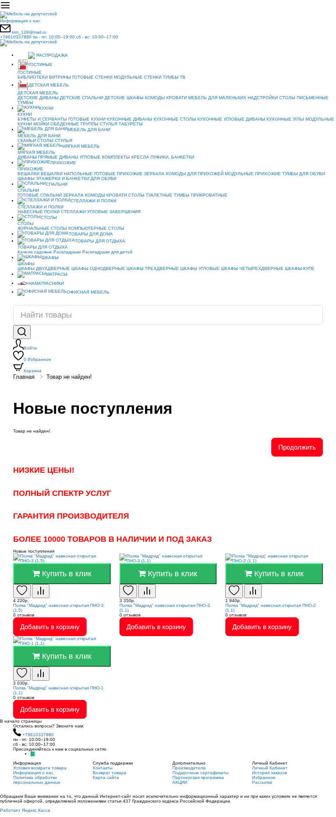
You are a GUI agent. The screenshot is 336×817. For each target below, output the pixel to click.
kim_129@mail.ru (29, 32)
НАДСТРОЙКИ (263, 97)
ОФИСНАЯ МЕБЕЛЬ (88, 292)
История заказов (269, 772)
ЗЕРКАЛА (154, 173)
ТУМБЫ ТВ (174, 77)
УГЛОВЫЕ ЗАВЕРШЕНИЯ (113, 211)
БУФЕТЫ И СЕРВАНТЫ (42, 119)
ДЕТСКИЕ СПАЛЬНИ (81, 97)
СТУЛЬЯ (108, 123)
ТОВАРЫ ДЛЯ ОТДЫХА (100, 241)
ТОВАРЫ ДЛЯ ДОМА (91, 234)
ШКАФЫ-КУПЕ (300, 268)
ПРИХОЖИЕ (63, 162)
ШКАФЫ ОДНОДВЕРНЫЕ (98, 268)
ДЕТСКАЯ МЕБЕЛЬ (48, 85)
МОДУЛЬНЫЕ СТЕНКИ (137, 77)
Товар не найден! (69, 377)
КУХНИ (46, 108)
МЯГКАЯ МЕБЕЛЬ (81, 146)
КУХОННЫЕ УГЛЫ (285, 119)
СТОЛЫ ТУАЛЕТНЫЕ (150, 195)
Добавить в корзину (50, 626)
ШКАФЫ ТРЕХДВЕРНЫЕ (152, 268)
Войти (30, 348)
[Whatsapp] (33, 753)
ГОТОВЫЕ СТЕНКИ (92, 77)
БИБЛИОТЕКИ (33, 77)
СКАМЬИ (27, 140)
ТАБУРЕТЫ (131, 123)
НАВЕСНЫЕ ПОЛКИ (39, 211)
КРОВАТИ (176, 97)
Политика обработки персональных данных (36, 780)
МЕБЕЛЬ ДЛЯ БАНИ (88, 129)
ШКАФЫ (26, 178)
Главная (24, 377)
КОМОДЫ (155, 97)
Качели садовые (35, 251)
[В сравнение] (40, 591)
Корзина (33, 370)
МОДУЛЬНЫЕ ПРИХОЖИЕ (253, 173)
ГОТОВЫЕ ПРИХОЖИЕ (118, 173)
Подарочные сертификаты (200, 772)
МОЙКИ (41, 123)
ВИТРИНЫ (60, 77)
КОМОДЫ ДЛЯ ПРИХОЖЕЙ (195, 173)
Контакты (102, 767)
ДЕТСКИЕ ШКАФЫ (124, 97)
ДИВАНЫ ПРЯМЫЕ (38, 157)
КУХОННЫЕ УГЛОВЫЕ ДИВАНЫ (231, 119)
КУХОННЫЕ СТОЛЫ (175, 119)
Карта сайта (106, 777)
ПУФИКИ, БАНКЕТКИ (172, 157)
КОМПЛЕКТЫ (116, 157)
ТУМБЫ (25, 102)
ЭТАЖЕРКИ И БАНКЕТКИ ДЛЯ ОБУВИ (76, 178)
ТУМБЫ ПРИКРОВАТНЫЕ (201, 195)
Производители (189, 767)
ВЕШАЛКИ (28, 173)
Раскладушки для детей (107, 251)
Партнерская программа (198, 777)
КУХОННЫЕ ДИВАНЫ (129, 119)
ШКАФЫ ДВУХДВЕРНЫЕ (44, 268)
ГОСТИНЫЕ (40, 64)
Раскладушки (67, 251)
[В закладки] (22, 591)
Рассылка (262, 782)
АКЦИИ (179, 782)
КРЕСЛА (140, 157)
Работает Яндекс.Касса (25, 810)
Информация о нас (20, 20)
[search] (22, 332)
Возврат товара (109, 772)
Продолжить (297, 447)
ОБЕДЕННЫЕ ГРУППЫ (74, 123)
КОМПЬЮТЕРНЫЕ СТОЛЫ (96, 228)
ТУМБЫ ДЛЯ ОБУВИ (303, 173)
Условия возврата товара (39, 767)
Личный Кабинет (269, 767)
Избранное (37, 359)
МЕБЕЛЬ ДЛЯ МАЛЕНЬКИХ (217, 97)
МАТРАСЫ (56, 274)
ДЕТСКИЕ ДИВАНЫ (38, 97)
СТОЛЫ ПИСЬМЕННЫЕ (304, 97)
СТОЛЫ (45, 140)
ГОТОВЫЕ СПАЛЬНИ (40, 195)
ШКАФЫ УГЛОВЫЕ (200, 268)
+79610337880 (59, 37)
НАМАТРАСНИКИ (46, 283)
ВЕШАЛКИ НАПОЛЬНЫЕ (67, 173)
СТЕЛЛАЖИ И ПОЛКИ (93, 200)
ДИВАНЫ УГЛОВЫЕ (80, 157)
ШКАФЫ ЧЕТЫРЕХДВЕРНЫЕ (252, 268)
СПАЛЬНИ (56, 184)
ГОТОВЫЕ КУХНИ (86, 119)
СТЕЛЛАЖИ (73, 211)
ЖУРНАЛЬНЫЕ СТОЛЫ (42, 228)
